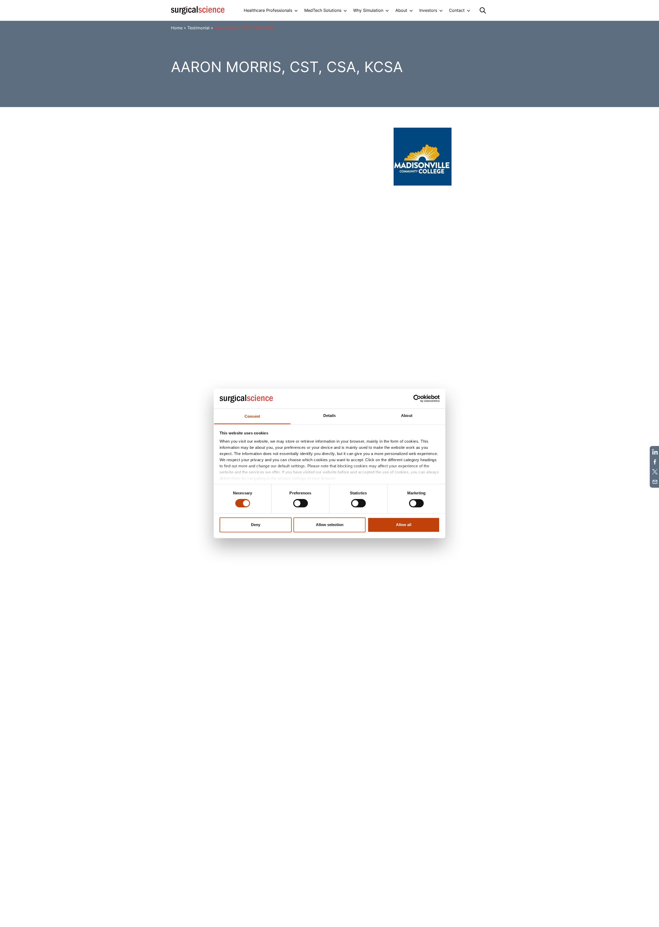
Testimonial (198, 27)
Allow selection (329, 524)
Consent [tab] (252, 416)
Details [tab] (329, 415)
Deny (255, 524)
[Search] (483, 10)
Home (177, 27)
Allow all (403, 524)
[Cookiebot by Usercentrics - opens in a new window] (417, 399)
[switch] (300, 503)
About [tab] (406, 415)
